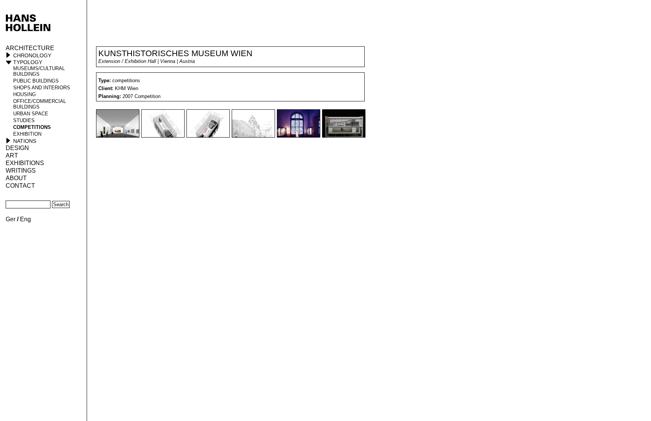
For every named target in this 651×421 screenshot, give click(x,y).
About (16, 178)
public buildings (36, 81)
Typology (27, 62)
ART (12, 155)
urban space (30, 113)
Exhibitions (25, 163)
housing (24, 94)
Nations (24, 141)
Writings (21, 170)
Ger (10, 219)
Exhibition (27, 134)
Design (17, 148)
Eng (25, 219)
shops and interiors (41, 87)
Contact (20, 185)
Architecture (30, 48)
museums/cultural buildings (39, 71)
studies (24, 120)
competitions (32, 127)
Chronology (32, 55)
